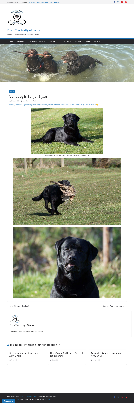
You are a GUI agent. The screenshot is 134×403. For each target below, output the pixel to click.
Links (88, 41)
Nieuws (12, 91)
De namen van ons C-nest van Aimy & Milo (23, 354)
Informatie (53, 41)
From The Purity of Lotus (23, 30)
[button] (25, 41)
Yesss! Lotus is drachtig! (19, 306)
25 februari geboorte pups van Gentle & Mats (43, 2)
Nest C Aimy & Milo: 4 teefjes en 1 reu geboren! (66, 354)
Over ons (20, 41)
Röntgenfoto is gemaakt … (113, 306)
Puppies (66, 41)
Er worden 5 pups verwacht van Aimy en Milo (106, 354)
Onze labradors (36, 41)
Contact (97, 41)
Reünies (78, 41)
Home (11, 41)
